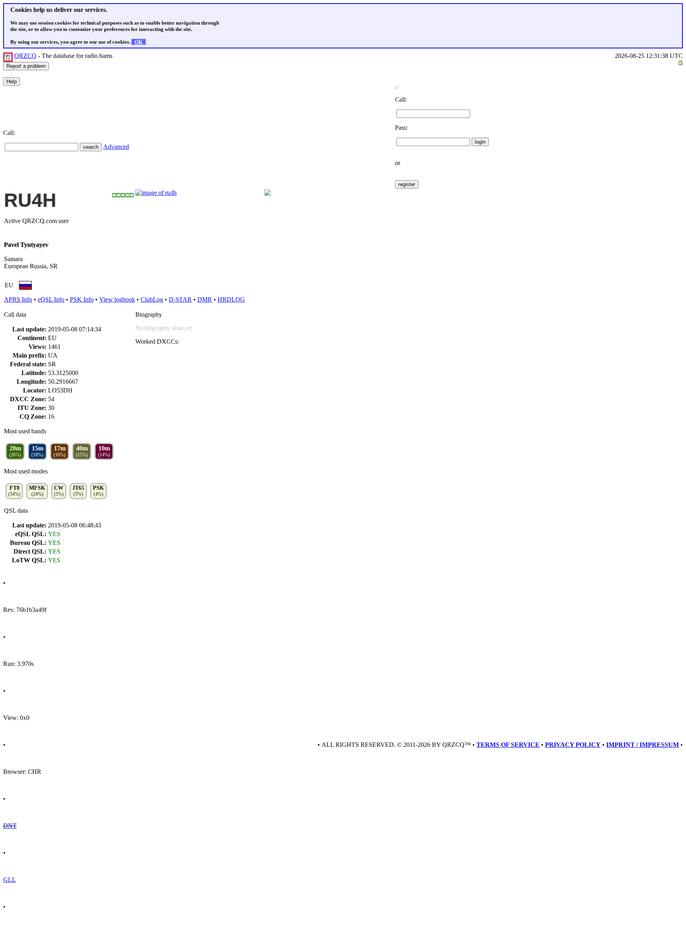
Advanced (116, 146)
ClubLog (152, 299)
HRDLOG (231, 299)
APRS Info (18, 299)
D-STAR (180, 299)
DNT (10, 825)
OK (139, 42)
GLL (9, 879)
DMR (204, 299)
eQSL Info (51, 299)
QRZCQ (25, 55)
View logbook (117, 299)
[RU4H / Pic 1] (156, 192)
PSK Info (82, 299)
